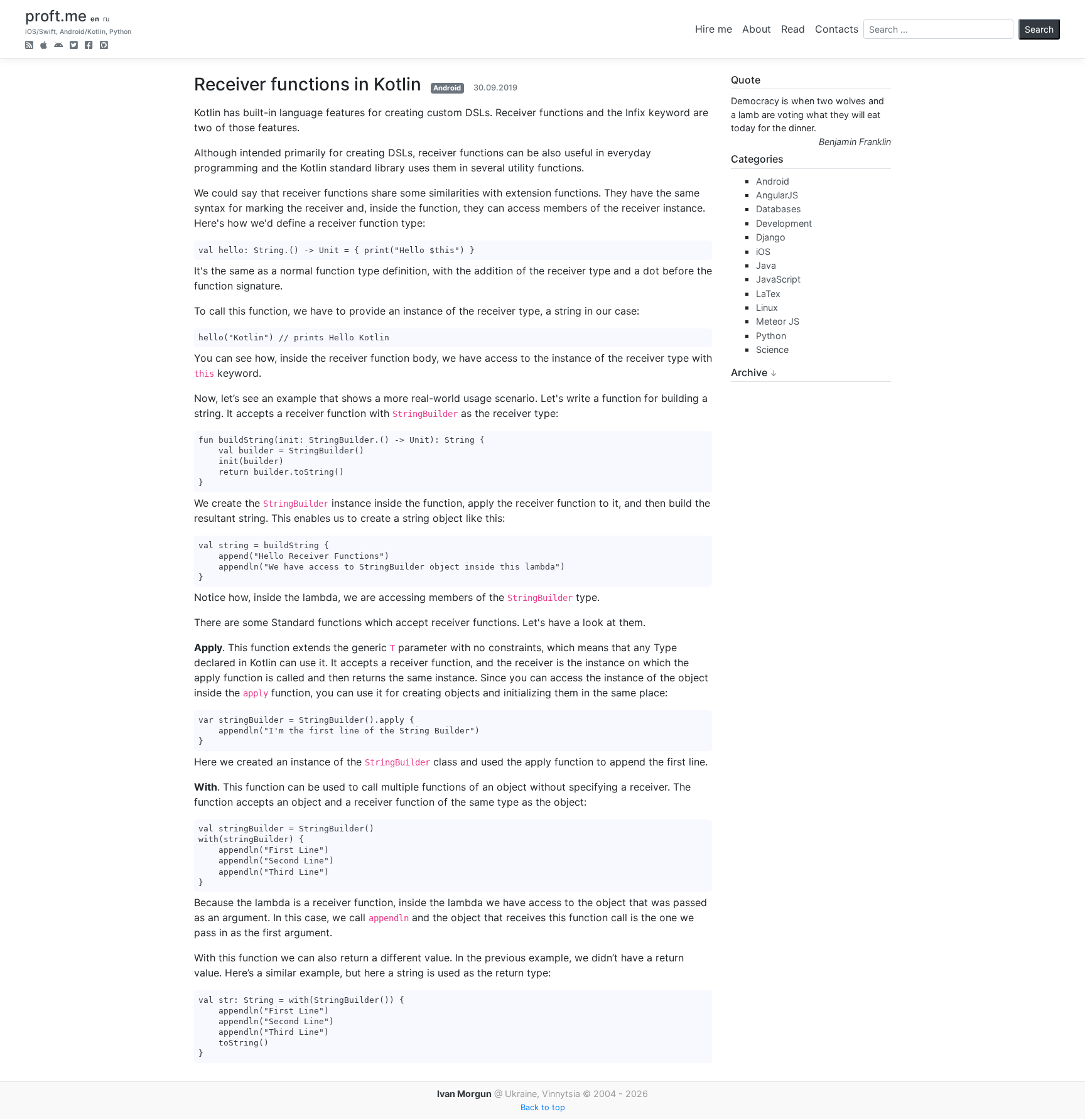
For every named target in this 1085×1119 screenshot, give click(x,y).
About (756, 29)
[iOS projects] (43, 46)
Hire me (713, 29)
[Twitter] (74, 46)
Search (1039, 29)
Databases (778, 208)
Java (766, 265)
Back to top (543, 1107)
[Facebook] (89, 46)
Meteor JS (777, 321)
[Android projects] (58, 46)
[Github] (104, 46)
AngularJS (777, 195)
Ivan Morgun (464, 1093)
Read (793, 29)
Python (771, 335)
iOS (763, 251)
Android (447, 88)
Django (770, 237)
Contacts (836, 29)
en (94, 18)
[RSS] (29, 46)
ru (106, 18)
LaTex (768, 293)
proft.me (56, 16)
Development (784, 223)
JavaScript (778, 279)
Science (772, 349)
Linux (767, 307)
